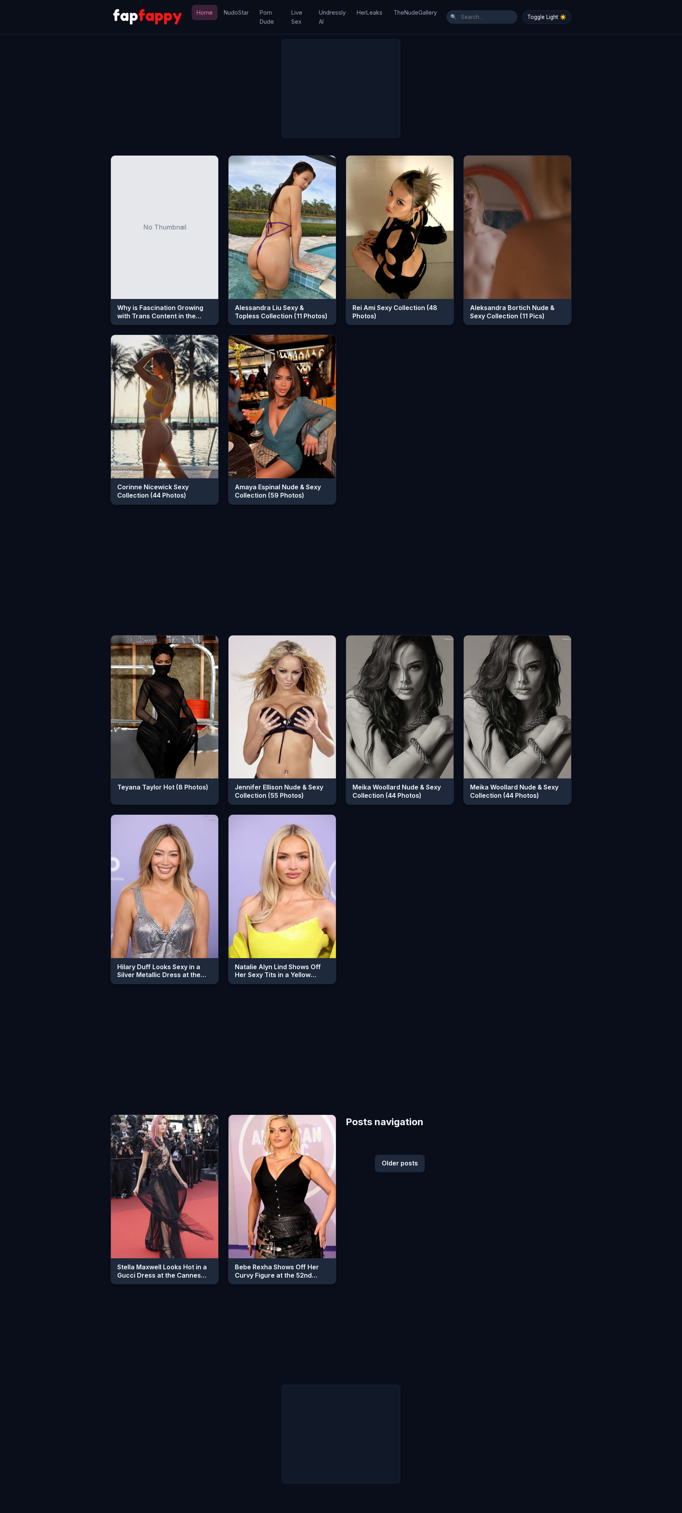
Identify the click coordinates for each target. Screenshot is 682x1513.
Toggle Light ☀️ (546, 17)
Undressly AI (332, 17)
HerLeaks (369, 12)
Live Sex (296, 17)
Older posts (400, 1163)
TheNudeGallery (415, 12)
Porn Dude (267, 17)
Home (205, 12)
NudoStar (236, 12)
